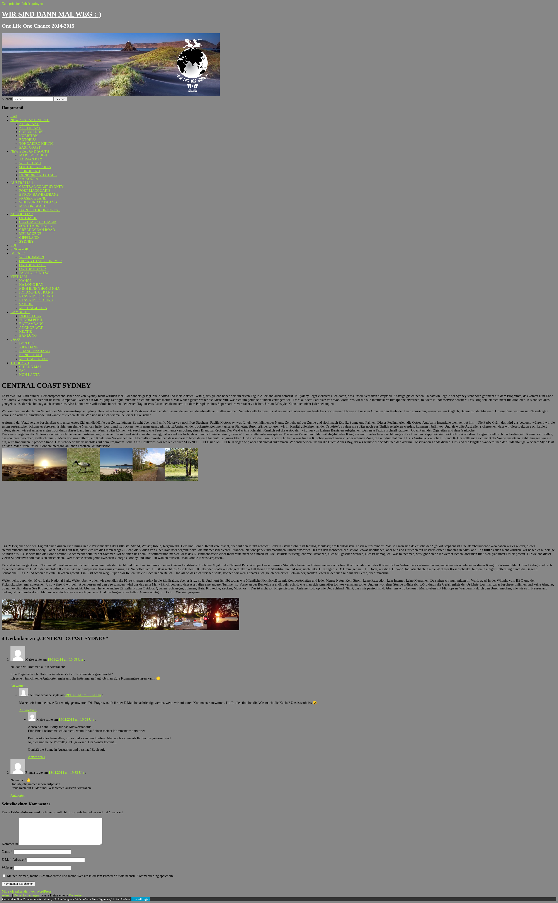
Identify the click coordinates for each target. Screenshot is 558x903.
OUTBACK (28, 218)
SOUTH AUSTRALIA (35, 226)
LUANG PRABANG (34, 351)
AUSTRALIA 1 (21, 183)
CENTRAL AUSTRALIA (37, 222)
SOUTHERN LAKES (35, 167)
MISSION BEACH (33, 206)
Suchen (7, 99)
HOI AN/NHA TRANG (36, 292)
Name (7, 851)
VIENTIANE (28, 347)
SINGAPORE (20, 249)
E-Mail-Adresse (14, 859)
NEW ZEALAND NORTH (29, 120)
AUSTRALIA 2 (21, 214)
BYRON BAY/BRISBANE (39, 194)
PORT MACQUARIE (35, 190)
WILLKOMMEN (31, 257)
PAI (22, 371)
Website (7, 867)
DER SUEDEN (30, 316)
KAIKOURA (28, 179)
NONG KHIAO (30, 355)
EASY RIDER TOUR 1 (36, 296)
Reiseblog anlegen (26, 895)
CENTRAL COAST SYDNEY (41, 186)
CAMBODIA (20, 312)
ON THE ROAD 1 (32, 265)
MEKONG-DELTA (33, 308)
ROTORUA (28, 139)
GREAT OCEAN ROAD (37, 230)
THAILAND (19, 363)
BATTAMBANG (31, 324)
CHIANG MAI (30, 367)
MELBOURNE (30, 233)
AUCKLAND (29, 124)
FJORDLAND (29, 171)
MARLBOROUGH (33, 155)
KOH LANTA (29, 374)
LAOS (15, 339)
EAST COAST (30, 147)
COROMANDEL (31, 132)
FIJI (13, 245)
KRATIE (25, 331)
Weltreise (75, 895)
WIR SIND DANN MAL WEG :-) (51, 14)
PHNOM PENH (30, 320)
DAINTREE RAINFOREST (39, 210)
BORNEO (17, 253)
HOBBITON (28, 136)
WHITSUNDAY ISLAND (38, 202)
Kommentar (10, 844)
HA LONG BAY (31, 284)
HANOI (25, 280)
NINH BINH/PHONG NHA (39, 288)
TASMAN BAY (30, 159)
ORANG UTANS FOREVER (40, 261)
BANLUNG (28, 335)
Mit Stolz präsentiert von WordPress (26, 891)
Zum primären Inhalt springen (22, 3)
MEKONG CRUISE (33, 359)
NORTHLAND (30, 128)
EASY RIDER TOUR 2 (36, 300)
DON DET (27, 343)
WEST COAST (30, 163)
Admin (6, 895)
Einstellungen (140, 899)
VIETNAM (18, 277)
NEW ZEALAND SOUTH (29, 151)
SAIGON (26, 304)
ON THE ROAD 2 (32, 269)
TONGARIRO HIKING (36, 143)
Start (13, 116)
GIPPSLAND (29, 237)
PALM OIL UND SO (34, 273)
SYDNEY (26, 241)
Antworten (19, 686)
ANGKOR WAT (31, 327)
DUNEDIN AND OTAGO (38, 175)
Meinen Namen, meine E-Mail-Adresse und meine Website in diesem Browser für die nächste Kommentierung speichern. (90, 876)
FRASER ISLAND (33, 198)
